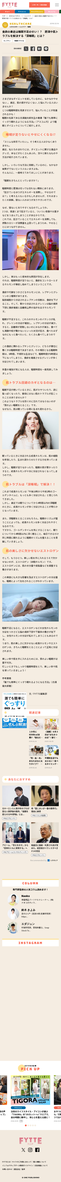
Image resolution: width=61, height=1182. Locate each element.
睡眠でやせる (19, 41)
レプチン (8, 41)
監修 (23, 1169)
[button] (26, 1125)
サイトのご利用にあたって (22, 1162)
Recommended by (38, 860)
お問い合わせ (7, 1169)
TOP (3, 16)
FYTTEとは (6, 1162)
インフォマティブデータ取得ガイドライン (17, 1165)
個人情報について (39, 1162)
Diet (7, 12)
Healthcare (37, 12)
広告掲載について (41, 1165)
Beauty (52, 12)
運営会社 (17, 1169)
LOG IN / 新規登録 (39, 5)
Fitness (22, 12)
